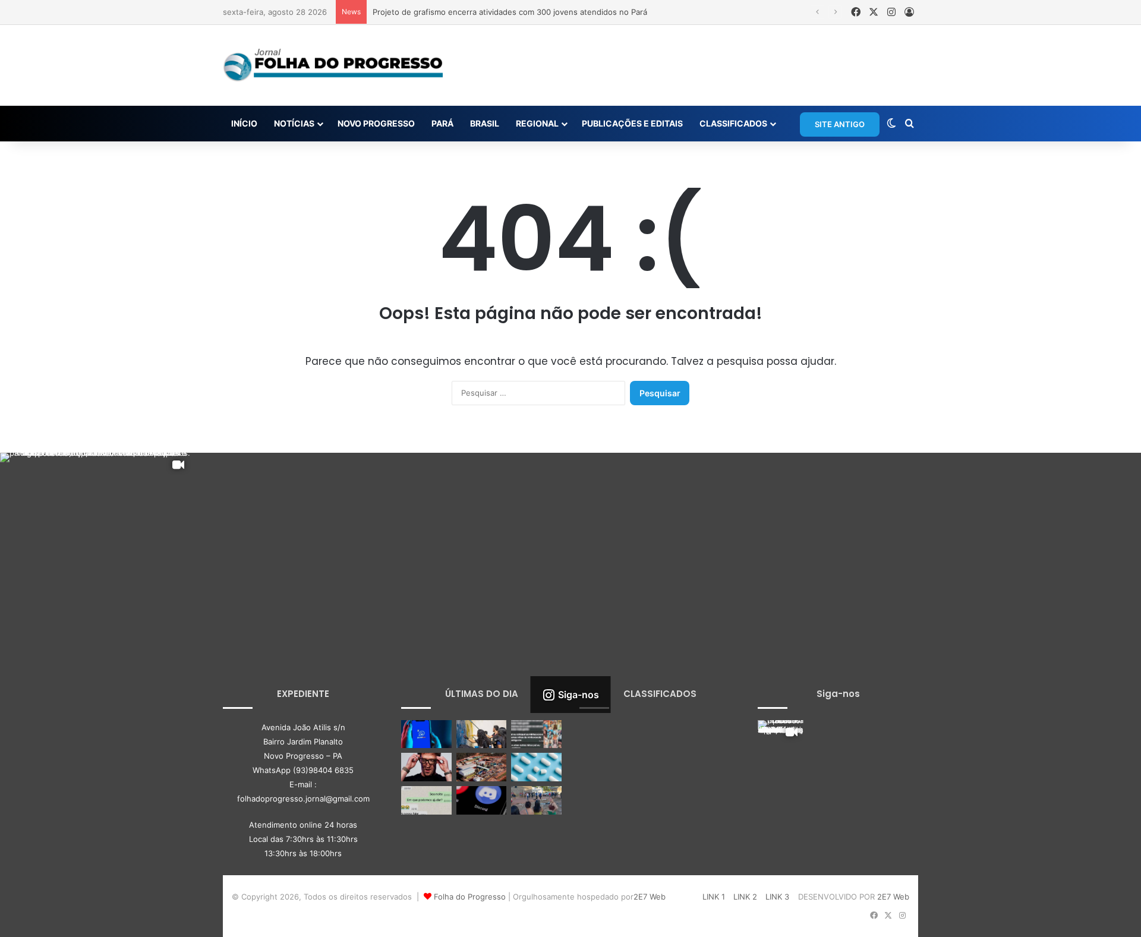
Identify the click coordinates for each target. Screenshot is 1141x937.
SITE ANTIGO (840, 124)
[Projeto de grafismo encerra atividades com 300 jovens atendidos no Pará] (481, 734)
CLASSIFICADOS (733, 123)
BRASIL (484, 123)
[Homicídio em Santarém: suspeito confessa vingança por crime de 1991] (536, 800)
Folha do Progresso (470, 896)
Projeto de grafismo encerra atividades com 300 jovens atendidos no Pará (510, 12)
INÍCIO (244, 123)
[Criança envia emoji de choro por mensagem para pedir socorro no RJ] (426, 800)
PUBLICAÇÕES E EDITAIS (632, 123)
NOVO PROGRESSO (376, 123)
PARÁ (442, 123)
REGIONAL (537, 123)
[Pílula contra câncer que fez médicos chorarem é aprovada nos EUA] (536, 767)
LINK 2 (745, 896)
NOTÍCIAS (294, 123)
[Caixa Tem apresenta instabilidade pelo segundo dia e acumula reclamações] (426, 734)
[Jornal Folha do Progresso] (333, 65)
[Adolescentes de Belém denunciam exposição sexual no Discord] (536, 734)
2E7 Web (649, 896)
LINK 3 (777, 896)
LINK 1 (713, 896)
